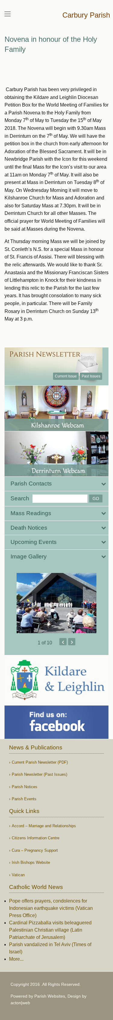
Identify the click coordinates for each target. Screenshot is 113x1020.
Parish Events (24, 799)
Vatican (18, 875)
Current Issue (66, 376)
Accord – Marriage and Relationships (44, 826)
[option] (56, 603)
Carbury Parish (86, 15)
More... (16, 959)
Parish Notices (24, 787)
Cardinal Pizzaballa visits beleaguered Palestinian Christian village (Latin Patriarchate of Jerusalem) (50, 930)
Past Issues (91, 376)
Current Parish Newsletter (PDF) (40, 762)
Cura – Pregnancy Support (35, 850)
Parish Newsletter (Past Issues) (39, 774)
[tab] (56, 484)
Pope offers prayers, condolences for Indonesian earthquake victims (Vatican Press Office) (51, 908)
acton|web (20, 1002)
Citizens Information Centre (35, 838)
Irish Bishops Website (31, 862)
